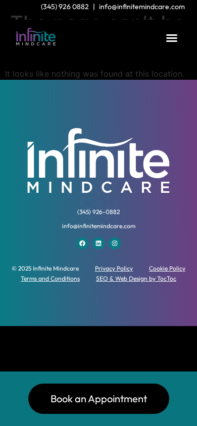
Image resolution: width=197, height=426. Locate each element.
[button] (172, 38)
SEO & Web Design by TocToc (136, 278)
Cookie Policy (167, 268)
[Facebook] (82, 243)
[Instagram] (115, 243)
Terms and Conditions (50, 278)
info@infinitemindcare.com (142, 6)
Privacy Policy (114, 268)
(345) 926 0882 (65, 6)
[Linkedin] (98, 243)
